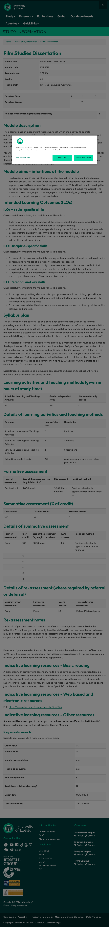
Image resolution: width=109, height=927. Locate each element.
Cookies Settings (23, 158)
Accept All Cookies (83, 158)
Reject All (62, 158)
